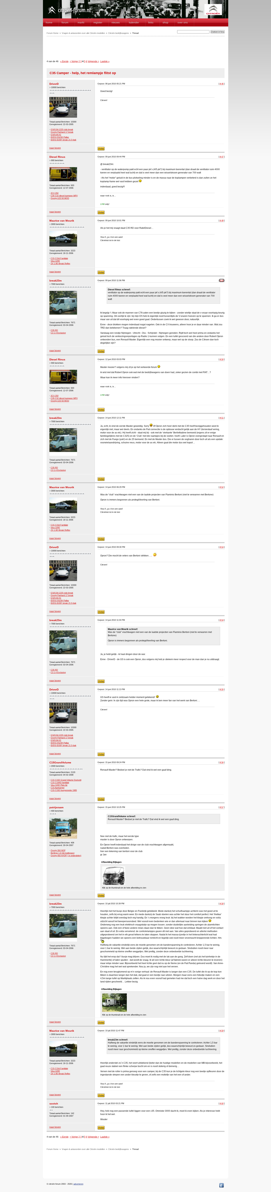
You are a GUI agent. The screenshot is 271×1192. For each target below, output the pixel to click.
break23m (55, 280)
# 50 (222, 359)
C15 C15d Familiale (59, 258)
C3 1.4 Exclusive (58, 333)
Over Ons (183, 22)
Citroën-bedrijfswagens (118, 33)
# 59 (222, 1030)
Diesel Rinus (57, 156)
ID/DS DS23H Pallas (60, 137)
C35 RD (54, 330)
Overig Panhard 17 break (62, 132)
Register (97, 22)
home (49, 22)
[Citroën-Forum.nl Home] (69, 14)
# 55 (222, 689)
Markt (81, 22)
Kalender (134, 22)
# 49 (222, 280)
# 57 (222, 807)
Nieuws (116, 22)
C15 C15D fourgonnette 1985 (64, 790)
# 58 (222, 903)
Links (150, 22)
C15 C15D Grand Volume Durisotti (66, 780)
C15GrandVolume (60, 762)
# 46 (222, 84)
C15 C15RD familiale (60, 782)
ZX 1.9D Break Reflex (60, 263)
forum (65, 22)
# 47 (222, 157)
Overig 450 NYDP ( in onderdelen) (66, 855)
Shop (165, 22)
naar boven (55, 148)
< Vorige (74, 61)
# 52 (222, 487)
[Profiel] (101, 149)
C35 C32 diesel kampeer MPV (64, 196)
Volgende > (93, 61)
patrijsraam (56, 807)
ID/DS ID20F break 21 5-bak (63, 140)
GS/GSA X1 (56, 134)
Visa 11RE (55, 261)
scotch (53, 1103)
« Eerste (64, 61)
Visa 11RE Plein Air (59, 785)
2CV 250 (54, 193)
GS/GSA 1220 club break (62, 129)
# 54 (222, 620)
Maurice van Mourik (61, 220)
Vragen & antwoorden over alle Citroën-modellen (83, 33)
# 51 (222, 418)
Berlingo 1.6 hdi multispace (62, 853)
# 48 (222, 220)
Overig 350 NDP (58, 850)
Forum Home (52, 33)
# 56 (222, 762)
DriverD (54, 83)
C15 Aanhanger (58, 788)
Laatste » (105, 61)
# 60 (222, 1103)
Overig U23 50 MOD (60, 198)
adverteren (78, 1184)
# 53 (222, 547)
